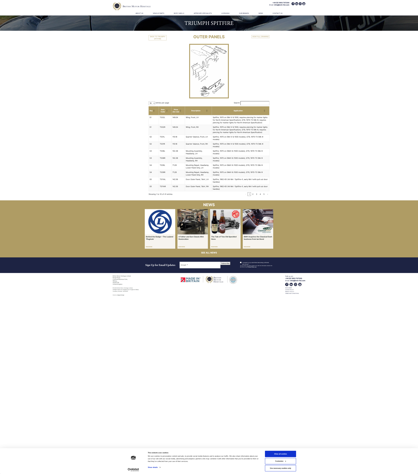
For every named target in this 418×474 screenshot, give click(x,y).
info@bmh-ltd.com (281, 5)
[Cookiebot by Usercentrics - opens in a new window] (133, 469)
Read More (149, 246)
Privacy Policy (251, 267)
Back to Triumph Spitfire (157, 38)
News (261, 13)
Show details (153, 467)
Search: (237, 103)
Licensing (225, 13)
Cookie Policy (289, 289)
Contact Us (277, 13)
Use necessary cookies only (280, 468)
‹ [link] (245, 194)
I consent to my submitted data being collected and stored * (255, 263)
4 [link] (260, 194)
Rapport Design (121, 295)
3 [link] (256, 194)
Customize (279, 461)
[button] (153, 110)
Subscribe (225, 263)
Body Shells (179, 13)
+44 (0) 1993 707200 (280, 3)
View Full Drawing (260, 37)
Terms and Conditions (292, 293)
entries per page (162, 103)
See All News (209, 252)
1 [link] (249, 194)
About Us (139, 13)
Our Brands (244, 13)
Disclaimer (288, 287)
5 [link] (264, 194)
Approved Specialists (203, 13)
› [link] (267, 194)
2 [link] (252, 194)
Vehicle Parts (158, 13)
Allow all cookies (280, 454)
